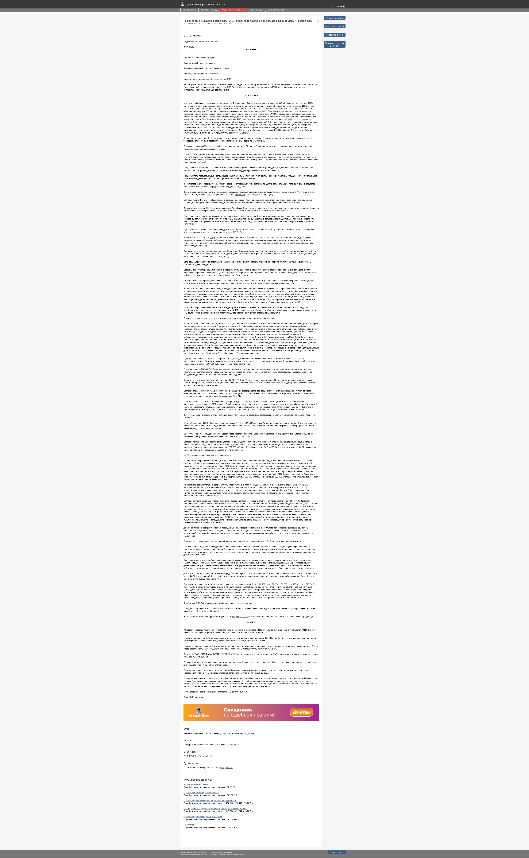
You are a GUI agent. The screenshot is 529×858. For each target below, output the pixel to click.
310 (290, 584)
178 (211, 237)
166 (210, 200)
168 (268, 584)
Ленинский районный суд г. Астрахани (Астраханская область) (208, 24)
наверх (337, 852)
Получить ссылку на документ (334, 44)
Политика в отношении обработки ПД (231, 854)
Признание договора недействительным (202, 816)
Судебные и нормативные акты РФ (205, 4)
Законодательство (276, 10)
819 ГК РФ (310, 584)
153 (259, 584)
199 (237, 616)
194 (233, 616)
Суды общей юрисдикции (233, 10)
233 (219, 184)
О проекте (213, 854)
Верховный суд (189, 10)
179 (193, 331)
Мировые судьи (256, 10)
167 (207, 208)
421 (298, 584)
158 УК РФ (245, 436)
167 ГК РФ (188, 224)
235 (246, 616)
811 (303, 584)
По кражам (188, 825)
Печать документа (334, 18)
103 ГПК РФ (217, 608)
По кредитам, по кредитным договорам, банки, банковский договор (215, 808)
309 (285, 584)
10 (255, 584)
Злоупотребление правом (195, 784)
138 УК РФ (240, 194)
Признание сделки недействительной (201, 792)
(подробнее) (249, 733)
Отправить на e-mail (334, 26)
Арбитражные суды (209, 10)
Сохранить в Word (334, 35)
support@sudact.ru (227, 852)
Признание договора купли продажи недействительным (209, 800)
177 (272, 584)
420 (294, 584)
